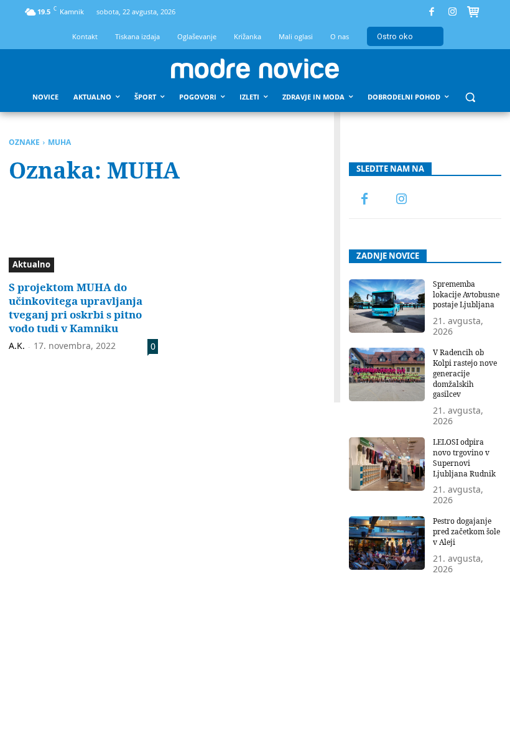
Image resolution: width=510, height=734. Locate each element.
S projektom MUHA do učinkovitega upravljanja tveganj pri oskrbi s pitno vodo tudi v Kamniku (75, 307)
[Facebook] (432, 12)
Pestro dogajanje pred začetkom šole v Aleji (466, 531)
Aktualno (31, 264)
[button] (470, 97)
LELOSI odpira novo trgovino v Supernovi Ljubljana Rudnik (464, 457)
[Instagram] (452, 12)
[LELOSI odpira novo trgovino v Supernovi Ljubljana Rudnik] (387, 464)
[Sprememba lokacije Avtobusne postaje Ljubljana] (387, 306)
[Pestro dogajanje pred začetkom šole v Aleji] (387, 543)
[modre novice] (255, 68)
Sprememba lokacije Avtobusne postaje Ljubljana (466, 294)
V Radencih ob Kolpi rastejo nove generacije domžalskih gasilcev (465, 373)
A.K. (17, 345)
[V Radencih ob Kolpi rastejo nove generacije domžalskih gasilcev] (387, 374)
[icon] (473, 14)
